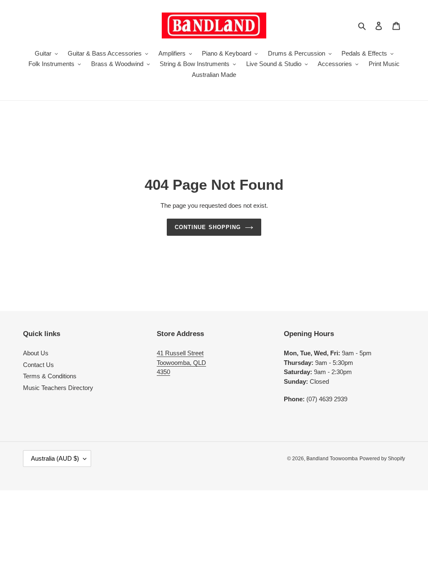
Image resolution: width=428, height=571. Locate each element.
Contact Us (38, 364)
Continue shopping (208, 227)
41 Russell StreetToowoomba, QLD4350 (181, 362)
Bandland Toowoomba (332, 458)
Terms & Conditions (49, 376)
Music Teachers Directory (58, 387)
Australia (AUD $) (55, 458)
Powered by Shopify (382, 458)
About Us (35, 353)
